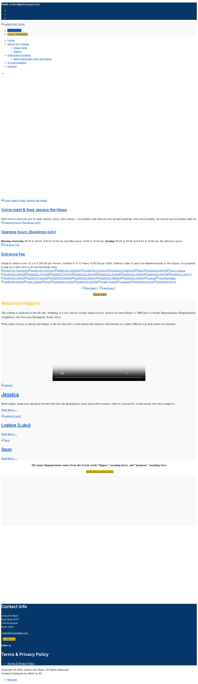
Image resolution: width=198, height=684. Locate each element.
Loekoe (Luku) (16, 425)
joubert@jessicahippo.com (15, 632)
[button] (18, 44)
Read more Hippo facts (99, 471)
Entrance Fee (13, 254)
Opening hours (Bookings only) (28, 232)
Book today (100, 294)
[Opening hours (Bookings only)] (21, 222)
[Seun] (5, 440)
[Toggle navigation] (2, 73)
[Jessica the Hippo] (13, 24)
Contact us (9, 639)
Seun (6, 449)
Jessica (10, 395)
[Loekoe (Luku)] (11, 416)
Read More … (9, 410)
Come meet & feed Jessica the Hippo (34, 209)
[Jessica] (6, 385)
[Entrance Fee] (10, 244)
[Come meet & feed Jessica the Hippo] (24, 200)
